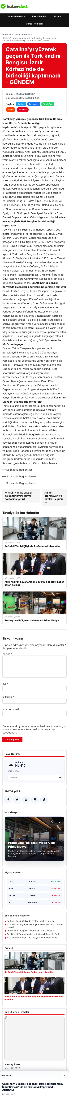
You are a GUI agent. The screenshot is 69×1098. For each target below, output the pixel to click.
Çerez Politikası (34, 23)
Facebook (33, 104)
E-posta (8, 696)
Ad (5, 684)
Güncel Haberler (17, 16)
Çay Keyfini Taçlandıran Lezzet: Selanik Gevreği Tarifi (33, 934)
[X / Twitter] (17, 799)
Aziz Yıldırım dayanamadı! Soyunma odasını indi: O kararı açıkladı (35, 925)
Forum (57, 16)
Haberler (6, 34)
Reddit (10, 109)
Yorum (7, 654)
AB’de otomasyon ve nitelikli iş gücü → (53, 497)
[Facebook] (8, 799)
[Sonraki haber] (59, 821)
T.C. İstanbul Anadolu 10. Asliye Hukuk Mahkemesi (32, 937)
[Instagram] (26, 799)
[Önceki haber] (52, 821)
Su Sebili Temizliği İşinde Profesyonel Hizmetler (30, 921)
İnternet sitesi (10, 709)
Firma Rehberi (39, 16)
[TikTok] (44, 799)
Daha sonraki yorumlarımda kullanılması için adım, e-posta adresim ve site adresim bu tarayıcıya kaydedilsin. (34, 729)
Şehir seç (13, 771)
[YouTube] (35, 799)
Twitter (21, 104)
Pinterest (23, 109)
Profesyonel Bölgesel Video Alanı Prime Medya (30, 930)
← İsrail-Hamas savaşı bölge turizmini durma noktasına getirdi (18, 496)
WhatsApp (47, 104)
